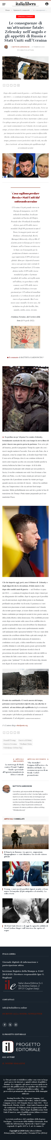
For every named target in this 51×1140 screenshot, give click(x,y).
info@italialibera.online (14, 1008)
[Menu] (3, 4)
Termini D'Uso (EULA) (38, 1133)
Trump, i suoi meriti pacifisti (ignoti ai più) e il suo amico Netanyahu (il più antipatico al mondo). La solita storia (26, 891)
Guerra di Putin (25, 740)
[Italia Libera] (25, 4)
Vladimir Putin (26, 744)
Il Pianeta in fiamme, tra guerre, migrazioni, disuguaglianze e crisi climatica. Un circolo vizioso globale (25, 854)
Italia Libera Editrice (33, 1131)
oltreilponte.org (22, 725)
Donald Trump (10, 740)
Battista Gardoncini (21, 47)
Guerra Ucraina (10, 744)
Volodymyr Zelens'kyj (13, 748)
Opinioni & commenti (25, 16)
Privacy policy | (10, 1133)
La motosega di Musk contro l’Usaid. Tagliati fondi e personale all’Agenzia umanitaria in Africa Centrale (13, 770)
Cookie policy (21, 1133)
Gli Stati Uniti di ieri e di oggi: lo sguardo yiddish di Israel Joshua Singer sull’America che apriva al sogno (26, 928)
